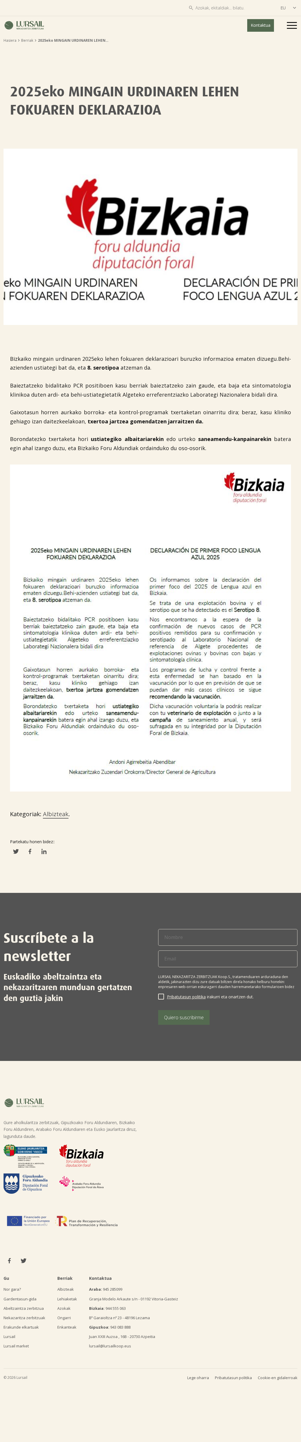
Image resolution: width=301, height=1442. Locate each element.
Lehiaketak (67, 1299)
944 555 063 (107, 1308)
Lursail (9, 1336)
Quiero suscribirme (184, 1017)
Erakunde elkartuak (21, 1327)
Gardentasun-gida (20, 1299)
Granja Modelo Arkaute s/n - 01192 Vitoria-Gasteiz (133, 1299)
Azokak (64, 1308)
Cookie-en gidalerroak (277, 1377)
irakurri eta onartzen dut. (210, 997)
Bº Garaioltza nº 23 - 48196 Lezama (119, 1317)
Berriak (27, 40)
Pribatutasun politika (186, 997)
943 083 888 (110, 1327)
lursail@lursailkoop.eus (110, 1346)
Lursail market (16, 1346)
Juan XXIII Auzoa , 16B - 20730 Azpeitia (122, 1336)
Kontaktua (260, 25)
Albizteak (55, 814)
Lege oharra (198, 1377)
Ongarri (64, 1317)
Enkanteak (66, 1327)
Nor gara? (12, 1289)
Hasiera (10, 40)
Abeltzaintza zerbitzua (24, 1308)
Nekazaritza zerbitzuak (24, 1317)
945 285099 (105, 1289)
